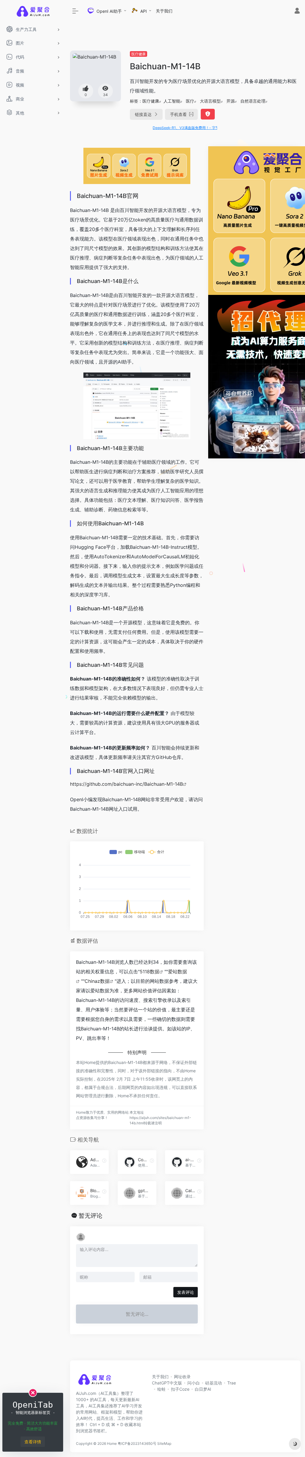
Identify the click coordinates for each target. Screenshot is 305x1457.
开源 (230, 100)
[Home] (94, 1381)
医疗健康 (138, 54)
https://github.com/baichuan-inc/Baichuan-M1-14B (126, 784)
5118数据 (149, 972)
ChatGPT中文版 (167, 1382)
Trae (231, 1382)
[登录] (297, 11)
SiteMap (164, 1443)
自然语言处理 (252, 100)
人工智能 (172, 100)
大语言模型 (210, 100)
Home (112, 1443)
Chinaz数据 (97, 981)
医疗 (190, 100)
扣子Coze (180, 1389)
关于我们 (164, 10)
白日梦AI (203, 1389)
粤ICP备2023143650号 (137, 1443)
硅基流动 (213, 1382)
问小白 (193, 1382)
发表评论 (185, 1292)
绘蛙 (161, 1389)
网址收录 (182, 1376)
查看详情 (32, 1441)
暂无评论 (90, 1215)
